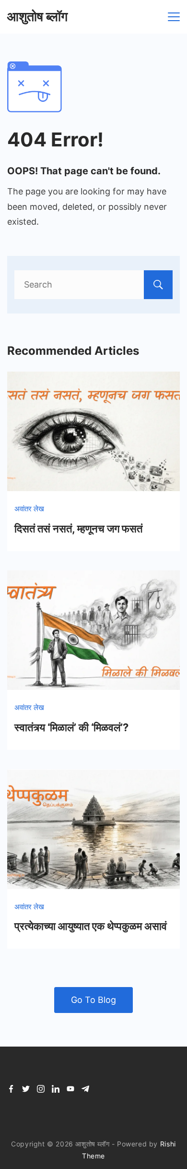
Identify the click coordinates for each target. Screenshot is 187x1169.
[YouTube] (70, 1089)
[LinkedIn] (55, 1089)
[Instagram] (41, 1089)
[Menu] (174, 17)
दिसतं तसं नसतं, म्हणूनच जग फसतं (78, 528)
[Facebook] (11, 1089)
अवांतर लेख (29, 508)
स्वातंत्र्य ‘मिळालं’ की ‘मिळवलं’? (71, 727)
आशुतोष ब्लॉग (37, 16)
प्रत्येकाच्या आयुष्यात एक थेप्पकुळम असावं (90, 926)
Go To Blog (93, 1000)
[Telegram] (85, 1089)
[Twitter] (26, 1089)
